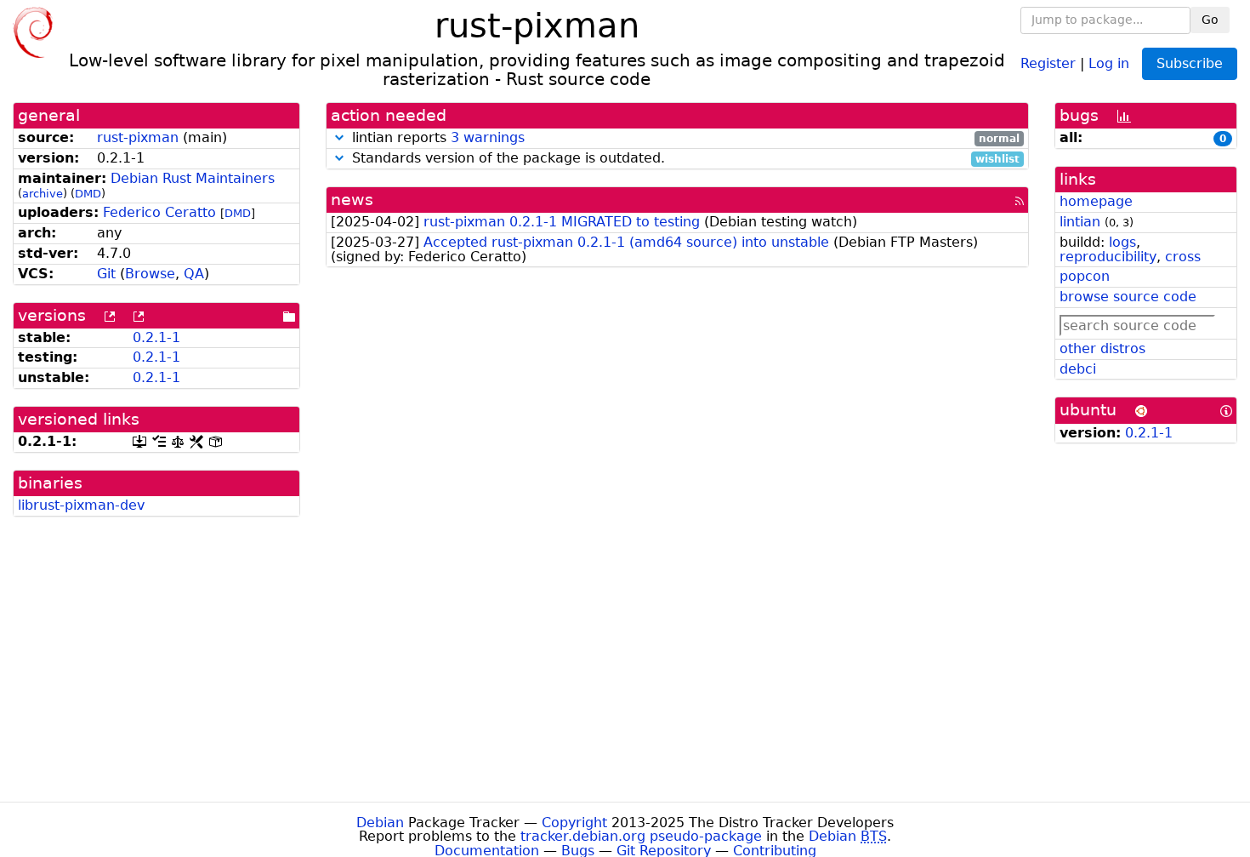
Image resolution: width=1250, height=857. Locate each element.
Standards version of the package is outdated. (684, 158)
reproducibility (1108, 257)
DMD (88, 193)
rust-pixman (138, 137)
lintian (1080, 222)
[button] (339, 137)
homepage (1096, 201)
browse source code (1128, 297)
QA (194, 274)
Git (106, 274)
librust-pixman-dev (81, 505)
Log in (1108, 62)
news (352, 199)
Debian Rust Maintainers (193, 178)
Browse (150, 274)
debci (1078, 369)
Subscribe (1189, 63)
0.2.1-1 (156, 337)
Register (1048, 62)
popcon (1085, 276)
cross (1183, 257)
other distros (1102, 348)
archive (42, 193)
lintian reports (684, 138)
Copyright (574, 822)
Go (1210, 19)
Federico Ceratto (159, 212)
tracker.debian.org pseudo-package (641, 836)
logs (1122, 242)
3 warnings (488, 137)
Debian (380, 822)
